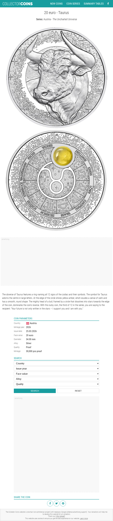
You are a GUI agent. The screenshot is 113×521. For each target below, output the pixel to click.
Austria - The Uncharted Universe (60, 19)
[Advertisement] (56, 262)
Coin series (73, 3)
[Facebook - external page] (108, 4)
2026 (28, 327)
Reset (78, 391)
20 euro (29, 335)
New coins (56, 3)
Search (35, 391)
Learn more (84, 518)
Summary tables (94, 3)
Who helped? (60, 516)
